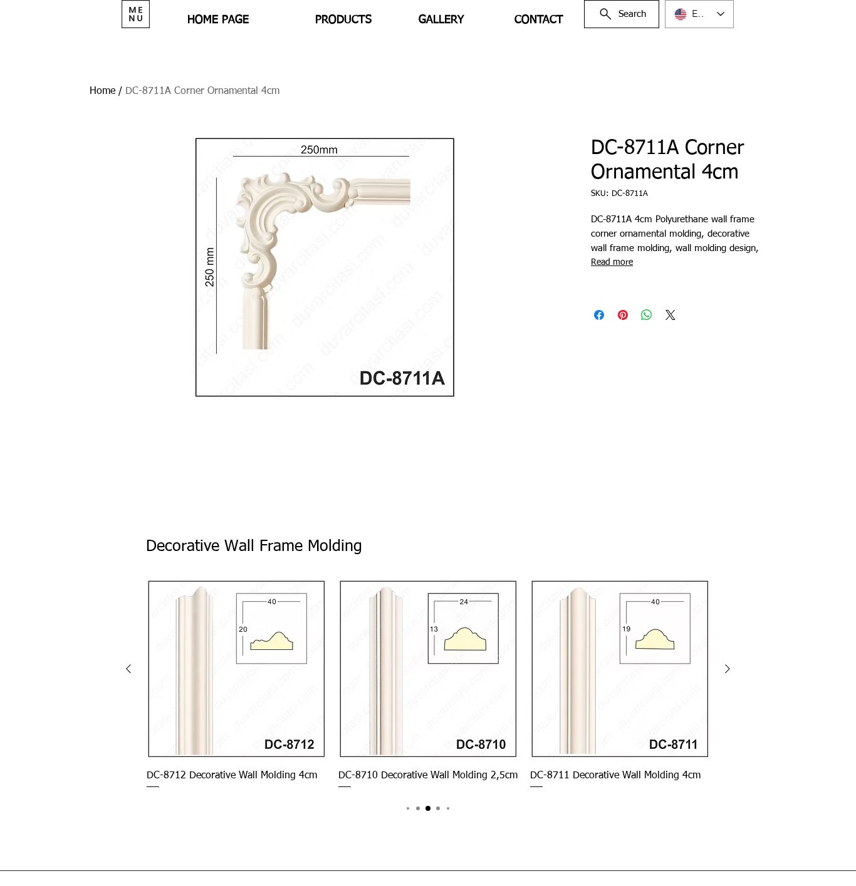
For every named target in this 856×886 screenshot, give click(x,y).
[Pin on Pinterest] (622, 314)
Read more (612, 262)
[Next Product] (727, 668)
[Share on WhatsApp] (646, 314)
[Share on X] (670, 314)
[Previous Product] (128, 668)
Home (102, 91)
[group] (428, 685)
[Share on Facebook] (599, 314)
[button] (136, 14)
